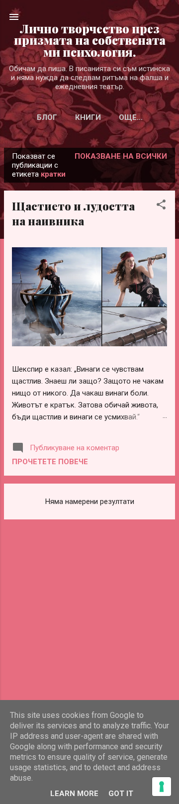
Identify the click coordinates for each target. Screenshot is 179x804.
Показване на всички (121, 156)
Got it (120, 793)
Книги (88, 117)
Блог (47, 117)
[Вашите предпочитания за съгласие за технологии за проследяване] (161, 786)
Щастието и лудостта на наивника (73, 213)
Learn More (74, 793)
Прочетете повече (50, 461)
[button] (161, 206)
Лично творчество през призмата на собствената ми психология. (90, 40)
